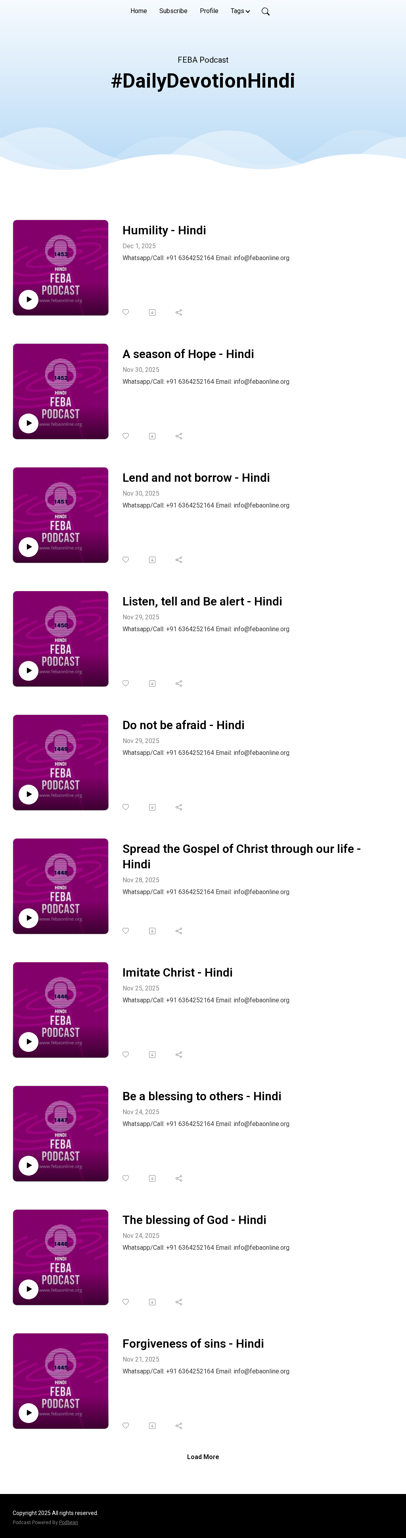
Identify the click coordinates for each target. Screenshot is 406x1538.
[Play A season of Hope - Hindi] (28, 423)
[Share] (179, 312)
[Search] (266, 11)
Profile (209, 11)
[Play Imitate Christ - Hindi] (28, 1042)
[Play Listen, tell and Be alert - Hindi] (28, 671)
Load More (203, 1457)
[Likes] (126, 312)
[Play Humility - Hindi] (28, 300)
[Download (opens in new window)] (152, 312)
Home (138, 11)
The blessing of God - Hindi (194, 1220)
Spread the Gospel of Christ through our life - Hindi (242, 856)
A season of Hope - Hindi (188, 354)
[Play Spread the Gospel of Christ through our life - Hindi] (28, 918)
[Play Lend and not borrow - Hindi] (28, 547)
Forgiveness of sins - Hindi (193, 1343)
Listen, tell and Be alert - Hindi (202, 601)
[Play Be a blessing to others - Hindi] (28, 1166)
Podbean (68, 1522)
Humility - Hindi (164, 230)
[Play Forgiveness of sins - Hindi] (28, 1413)
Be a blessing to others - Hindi (202, 1096)
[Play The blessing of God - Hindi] (28, 1289)
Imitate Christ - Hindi (178, 972)
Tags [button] (237, 11)
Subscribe (173, 11)
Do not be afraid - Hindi (184, 725)
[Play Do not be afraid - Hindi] (28, 794)
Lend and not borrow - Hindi (196, 478)
